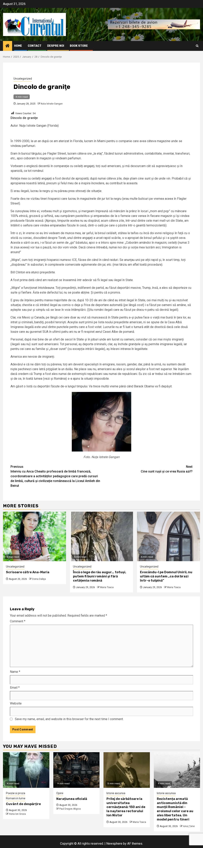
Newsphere (114, 843)
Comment (17, 621)
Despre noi (55, 46)
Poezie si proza (15, 793)
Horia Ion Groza (17, 814)
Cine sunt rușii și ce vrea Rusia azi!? (166, 469)
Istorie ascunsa (115, 793)
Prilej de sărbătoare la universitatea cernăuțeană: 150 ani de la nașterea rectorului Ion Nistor (125, 807)
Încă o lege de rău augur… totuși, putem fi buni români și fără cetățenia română (99, 576)
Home (18, 46)
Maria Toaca (107, 587)
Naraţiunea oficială (71, 799)
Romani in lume (15, 798)
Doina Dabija (39, 579)
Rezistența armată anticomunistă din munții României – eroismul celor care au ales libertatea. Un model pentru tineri (175, 809)
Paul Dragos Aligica (70, 808)
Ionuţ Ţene (189, 826)
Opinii (59, 793)
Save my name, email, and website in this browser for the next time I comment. (69, 719)
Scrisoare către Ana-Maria (27, 572)
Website (16, 703)
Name (15, 672)
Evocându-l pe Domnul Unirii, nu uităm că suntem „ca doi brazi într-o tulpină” (166, 576)
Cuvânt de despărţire (23, 804)
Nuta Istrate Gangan (52, 103)
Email (15, 687)
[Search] (197, 46)
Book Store (79, 46)
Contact (34, 46)
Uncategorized (22, 78)
